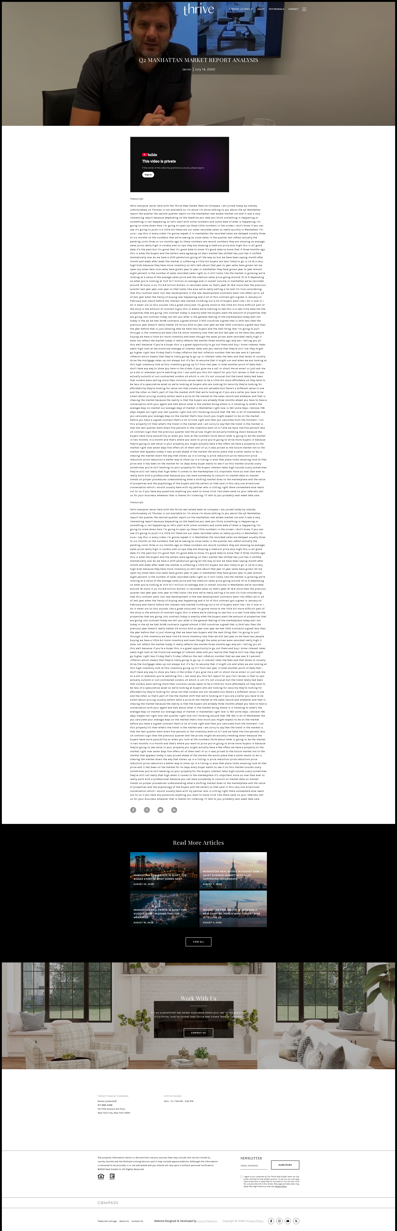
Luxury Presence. (207, 1221)
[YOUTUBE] (288, 1221)
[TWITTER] (296, 1221)
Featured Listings (107, 1221)
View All (198, 941)
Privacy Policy (281, 1186)
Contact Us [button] (198, 1032)
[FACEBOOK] (271, 1221)
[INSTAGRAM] (279, 1221)
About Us (124, 1221)
